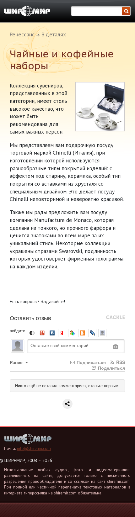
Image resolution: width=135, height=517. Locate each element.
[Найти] (126, 11)
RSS (120, 362)
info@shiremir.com (34, 448)
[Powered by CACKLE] (115, 317)
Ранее (17, 362)
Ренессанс (22, 34)
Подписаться (90, 362)
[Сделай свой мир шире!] (28, 442)
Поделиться (111, 368)
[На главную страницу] (27, 11)
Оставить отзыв (30, 317)
